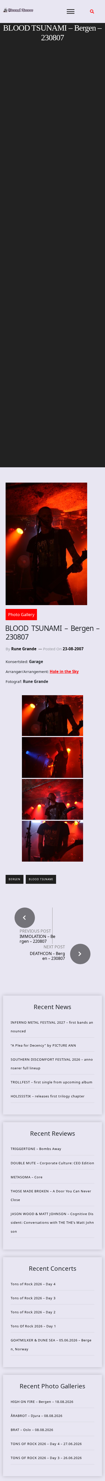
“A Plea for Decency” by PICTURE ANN (43, 1045)
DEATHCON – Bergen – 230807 (47, 956)
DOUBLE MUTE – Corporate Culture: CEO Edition (52, 1163)
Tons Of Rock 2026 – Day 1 (33, 1326)
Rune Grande (23, 648)
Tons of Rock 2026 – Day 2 (33, 1312)
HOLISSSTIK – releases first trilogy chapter (48, 1096)
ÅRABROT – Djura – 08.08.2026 (36, 1415)
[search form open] (92, 11)
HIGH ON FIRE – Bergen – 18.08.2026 (42, 1401)
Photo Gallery (21, 614)
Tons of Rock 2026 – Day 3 (33, 1298)
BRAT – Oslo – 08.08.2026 (32, 1429)
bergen (14, 879)
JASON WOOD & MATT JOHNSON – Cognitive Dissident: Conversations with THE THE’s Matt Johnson (52, 1222)
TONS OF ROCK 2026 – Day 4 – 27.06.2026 (46, 1443)
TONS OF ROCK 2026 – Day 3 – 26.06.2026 (46, 1457)
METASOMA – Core (27, 1177)
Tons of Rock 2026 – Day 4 (33, 1284)
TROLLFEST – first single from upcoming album (52, 1082)
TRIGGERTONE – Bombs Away (36, 1148)
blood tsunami (41, 879)
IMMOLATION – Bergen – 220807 (37, 939)
